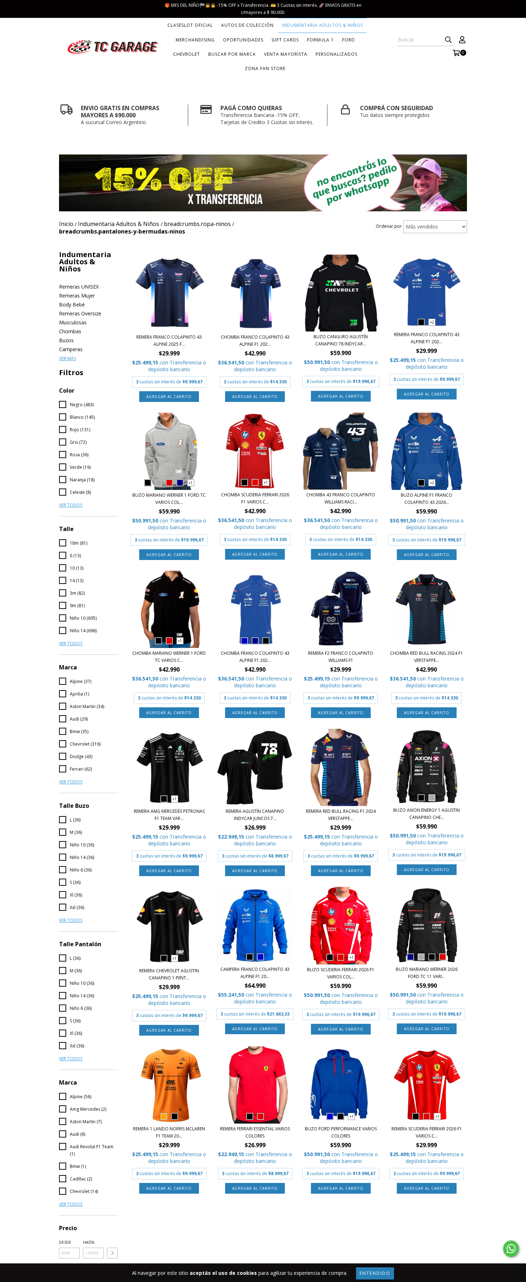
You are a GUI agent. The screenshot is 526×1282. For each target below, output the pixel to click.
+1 (191, 482)
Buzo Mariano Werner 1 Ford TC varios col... (169, 498)
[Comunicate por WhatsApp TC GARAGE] (511, 1249)
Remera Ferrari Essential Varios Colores (255, 1132)
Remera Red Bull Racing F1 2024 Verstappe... (341, 814)
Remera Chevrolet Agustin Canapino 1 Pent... (169, 974)
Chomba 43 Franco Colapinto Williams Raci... (340, 498)
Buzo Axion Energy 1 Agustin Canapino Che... (426, 813)
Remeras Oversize (80, 313)
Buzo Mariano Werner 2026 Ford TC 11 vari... (427, 972)
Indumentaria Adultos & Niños (322, 25)
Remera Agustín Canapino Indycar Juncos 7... (255, 814)
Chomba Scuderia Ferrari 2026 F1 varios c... (255, 498)
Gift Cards (285, 40)
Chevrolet (186, 54)
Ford (348, 40)
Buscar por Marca (232, 54)
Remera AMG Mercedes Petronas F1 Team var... (169, 814)
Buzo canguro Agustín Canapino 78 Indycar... (340, 340)
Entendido (375, 1273)
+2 (432, 322)
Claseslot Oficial (190, 25)
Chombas (70, 331)
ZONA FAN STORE (265, 68)
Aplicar (112, 1253)
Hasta (88, 1242)
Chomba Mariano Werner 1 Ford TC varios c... (169, 656)
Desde (65, 1242)
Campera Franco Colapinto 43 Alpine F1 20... (254, 972)
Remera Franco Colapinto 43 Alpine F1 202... (426, 338)
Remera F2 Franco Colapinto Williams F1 (340, 656)
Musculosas (73, 322)
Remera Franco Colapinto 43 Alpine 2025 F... (169, 340)
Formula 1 (320, 40)
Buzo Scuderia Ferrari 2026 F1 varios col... (340, 973)
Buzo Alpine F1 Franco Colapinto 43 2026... (426, 498)
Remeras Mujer (77, 295)
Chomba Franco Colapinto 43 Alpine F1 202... (255, 340)
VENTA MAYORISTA (285, 54)
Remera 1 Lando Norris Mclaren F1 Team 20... (169, 1132)
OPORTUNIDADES (243, 40)
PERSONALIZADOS (336, 54)
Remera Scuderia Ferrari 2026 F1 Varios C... (426, 1132)
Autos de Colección (247, 25)
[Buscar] (448, 39)
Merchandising (195, 40)
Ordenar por (389, 226)
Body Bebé (72, 304)
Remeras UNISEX (79, 286)
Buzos (66, 340)
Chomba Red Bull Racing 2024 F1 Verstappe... (426, 656)
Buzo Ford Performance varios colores (341, 1132)
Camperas (71, 349)
